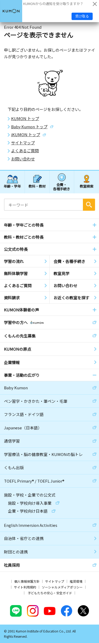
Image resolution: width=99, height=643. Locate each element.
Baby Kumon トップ (29, 126)
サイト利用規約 (25, 587)
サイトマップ (23, 142)
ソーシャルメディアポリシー (62, 587)
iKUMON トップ (25, 134)
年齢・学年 (12, 186)
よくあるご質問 (25, 150)
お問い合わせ (23, 158)
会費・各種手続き (61, 186)
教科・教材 (37, 186)
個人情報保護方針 (27, 581)
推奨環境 (76, 581)
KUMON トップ (25, 118)
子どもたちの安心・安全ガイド (50, 593)
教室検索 (86, 186)
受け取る (82, 16)
